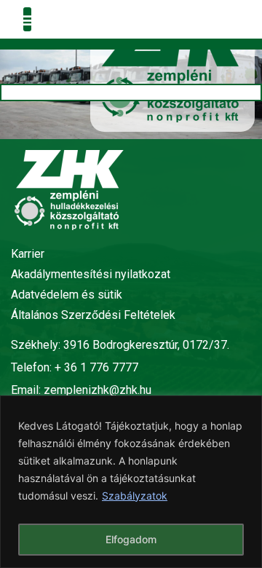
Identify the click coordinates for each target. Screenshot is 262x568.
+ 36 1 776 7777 (96, 367)
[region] (131, 481)
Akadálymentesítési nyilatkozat (90, 274)
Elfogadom (131, 539)
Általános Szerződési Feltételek (93, 315)
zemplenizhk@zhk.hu (97, 390)
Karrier (27, 254)
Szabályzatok (134, 495)
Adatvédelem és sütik (66, 294)
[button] (27, 19)
